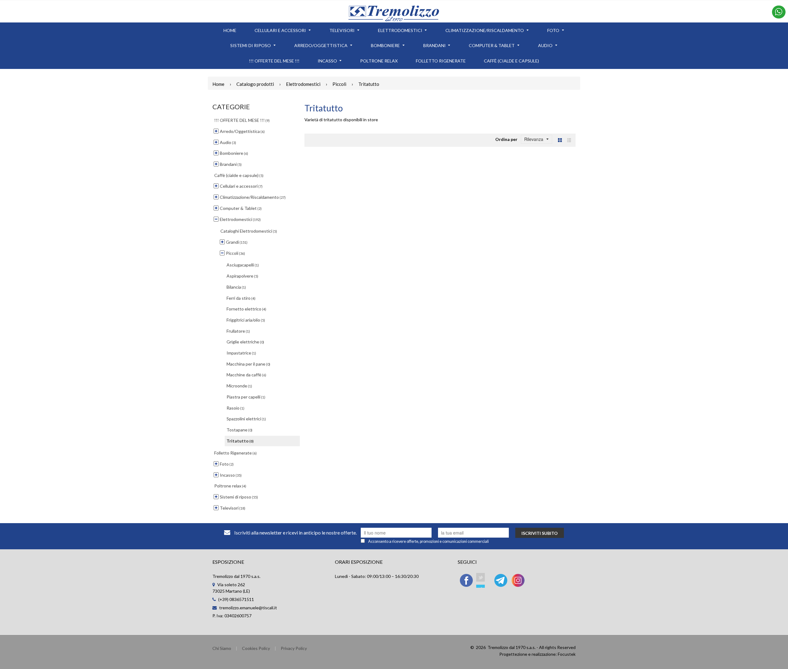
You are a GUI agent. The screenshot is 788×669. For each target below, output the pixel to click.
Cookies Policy (256, 648)
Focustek (567, 654)
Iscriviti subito (539, 533)
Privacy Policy (294, 648)
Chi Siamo (221, 648)
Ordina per (506, 139)
